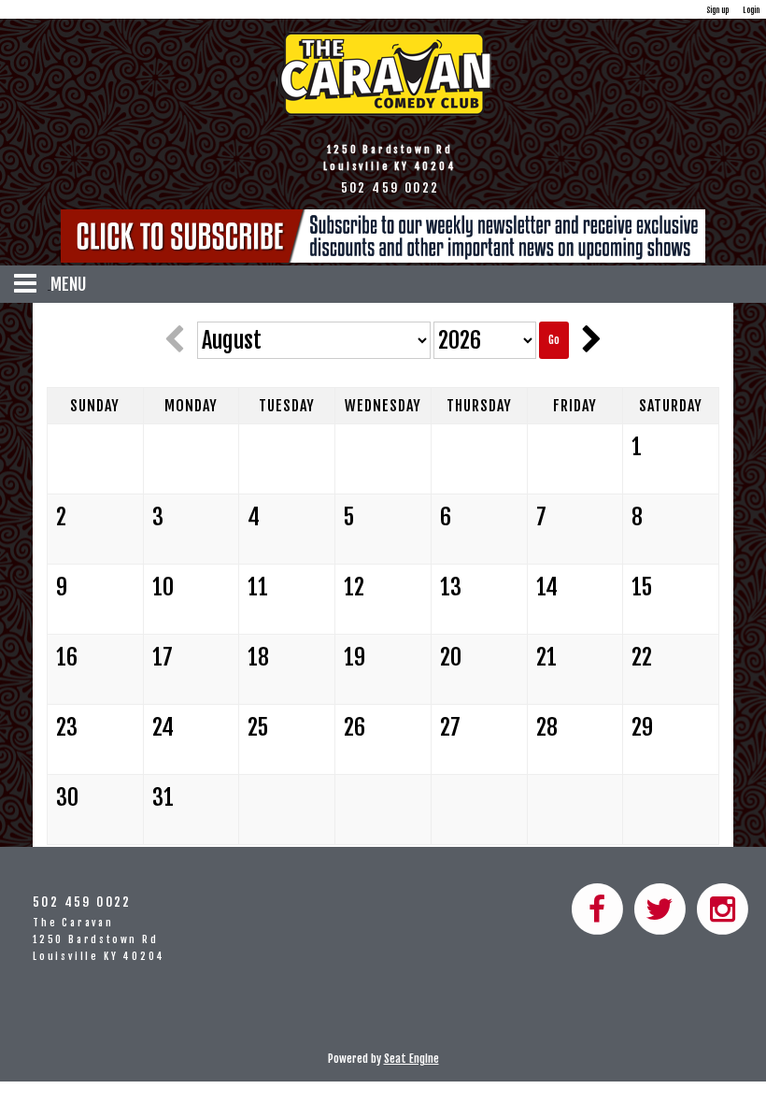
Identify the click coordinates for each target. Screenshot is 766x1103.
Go (554, 340)
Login (751, 10)
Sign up (717, 10)
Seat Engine (411, 1059)
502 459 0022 (82, 902)
